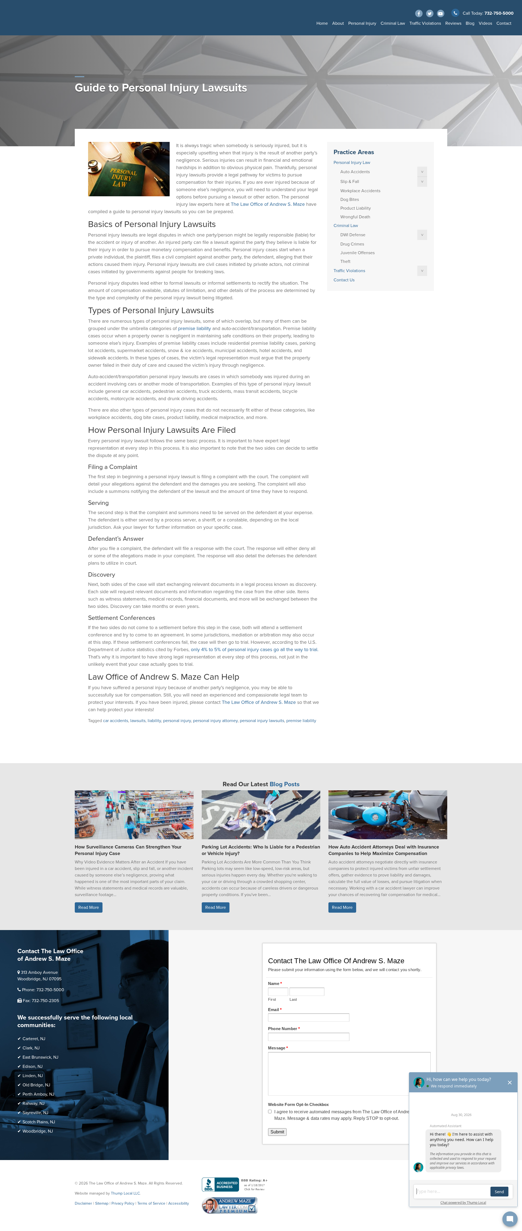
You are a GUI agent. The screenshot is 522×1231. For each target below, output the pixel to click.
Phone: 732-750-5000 (43, 990)
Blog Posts (285, 784)
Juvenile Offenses (357, 253)
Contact (503, 23)
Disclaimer (83, 1203)
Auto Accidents (355, 172)
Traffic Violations (425, 23)
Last (293, 999)
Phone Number (284, 1028)
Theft (345, 261)
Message (278, 1048)
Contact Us (344, 280)
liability (154, 720)
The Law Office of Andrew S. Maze (268, 204)
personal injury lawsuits (262, 720)
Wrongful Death (355, 217)
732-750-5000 (499, 13)
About (338, 23)
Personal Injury (362, 23)
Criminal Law (393, 23)
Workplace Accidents (360, 191)
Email (275, 1009)
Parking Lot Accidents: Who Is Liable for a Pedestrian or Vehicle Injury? (261, 850)
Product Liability (355, 208)
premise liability (301, 720)
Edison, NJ (33, 1066)
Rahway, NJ (34, 1103)
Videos (485, 23)
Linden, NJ (33, 1075)
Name (275, 983)
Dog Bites (349, 199)
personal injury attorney (215, 720)
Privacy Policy (122, 1203)
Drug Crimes (352, 244)
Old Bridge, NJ (36, 1085)
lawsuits (137, 720)
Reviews (453, 23)
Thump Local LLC (125, 1193)
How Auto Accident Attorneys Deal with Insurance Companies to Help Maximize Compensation (383, 850)
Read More (88, 907)
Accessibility (178, 1203)
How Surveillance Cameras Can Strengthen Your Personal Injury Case (128, 850)
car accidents (115, 720)
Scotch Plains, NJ (39, 1122)
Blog (470, 23)
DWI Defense (352, 235)
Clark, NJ (31, 1048)
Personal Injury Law (352, 162)
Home (322, 23)
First (272, 999)
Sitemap (101, 1203)
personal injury (177, 720)
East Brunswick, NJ (40, 1057)
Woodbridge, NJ (38, 1131)
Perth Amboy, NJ (38, 1094)
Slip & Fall (349, 181)
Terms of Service (151, 1203)
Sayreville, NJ (35, 1112)
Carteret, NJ (34, 1039)
